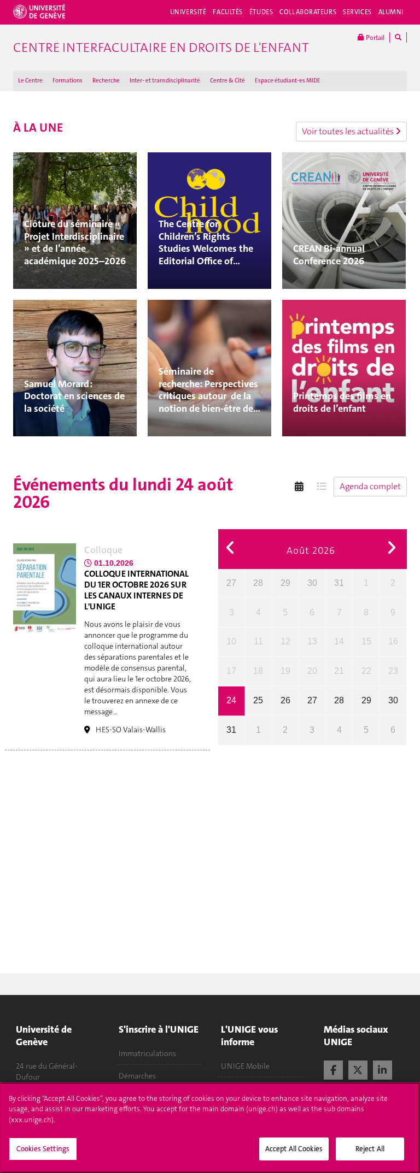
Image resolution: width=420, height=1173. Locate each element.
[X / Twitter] (358, 1068)
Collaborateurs (307, 12)
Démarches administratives (145, 1081)
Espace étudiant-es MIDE (287, 80)
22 (366, 671)
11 (258, 641)
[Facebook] (333, 1068)
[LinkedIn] (382, 1068)
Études (261, 12)
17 (231, 671)
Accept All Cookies (294, 1148)
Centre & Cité (227, 80)
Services (357, 12)
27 (231, 583)
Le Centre (30, 80)
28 (258, 583)
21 (339, 671)
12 (285, 641)
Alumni (391, 12)
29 (285, 583)
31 (339, 583)
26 (285, 700)
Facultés (228, 12)
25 (258, 700)
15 (366, 641)
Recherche (106, 80)
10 (231, 641)
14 (339, 641)
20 (312, 671)
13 (312, 641)
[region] (210, 1127)
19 (285, 671)
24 (231, 700)
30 (312, 583)
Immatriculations (147, 1053)
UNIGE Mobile (245, 1066)
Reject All (369, 1148)
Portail (374, 37)
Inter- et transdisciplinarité (165, 80)
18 (258, 671)
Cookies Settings (42, 1148)
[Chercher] (398, 37)
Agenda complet (370, 486)
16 (393, 641)
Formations (67, 80)
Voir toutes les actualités (348, 131)
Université (188, 12)
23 (393, 671)
